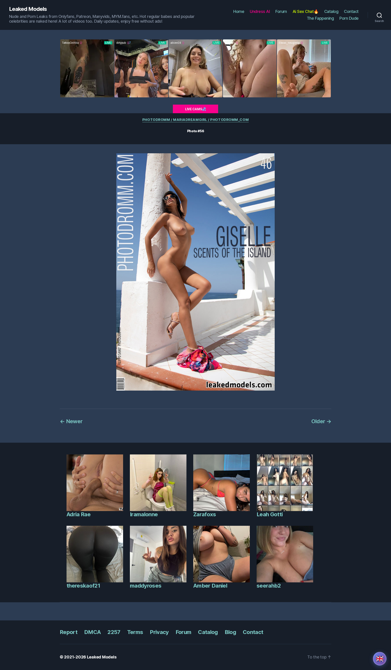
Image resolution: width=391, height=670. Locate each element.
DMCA (92, 632)
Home (238, 11)
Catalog (331, 11)
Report (68, 632)
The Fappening (320, 18)
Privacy (159, 632)
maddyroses (145, 585)
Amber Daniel (210, 585)
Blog (230, 632)
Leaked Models (28, 9)
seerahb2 (269, 585)
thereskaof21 (83, 585)
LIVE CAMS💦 (195, 109)
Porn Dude (349, 18)
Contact (351, 11)
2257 (113, 632)
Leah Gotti (270, 514)
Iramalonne (144, 514)
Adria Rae (79, 514)
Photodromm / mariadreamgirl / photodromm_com (195, 120)
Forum (281, 11)
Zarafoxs (204, 514)
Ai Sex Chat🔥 (306, 11)
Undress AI (260, 11)
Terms (135, 632)
